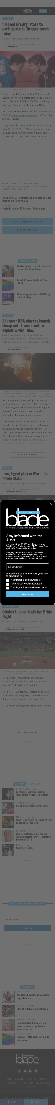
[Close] (51, 504)
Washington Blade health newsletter (28, 587)
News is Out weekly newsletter (26, 584)
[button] (27, 581)
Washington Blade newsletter (25, 580)
